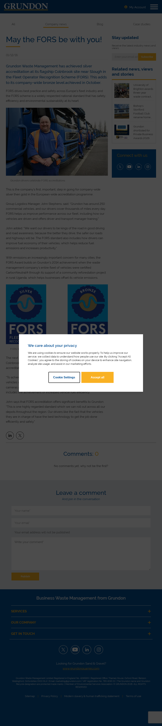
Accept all (97, 377)
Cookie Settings (64, 377)
